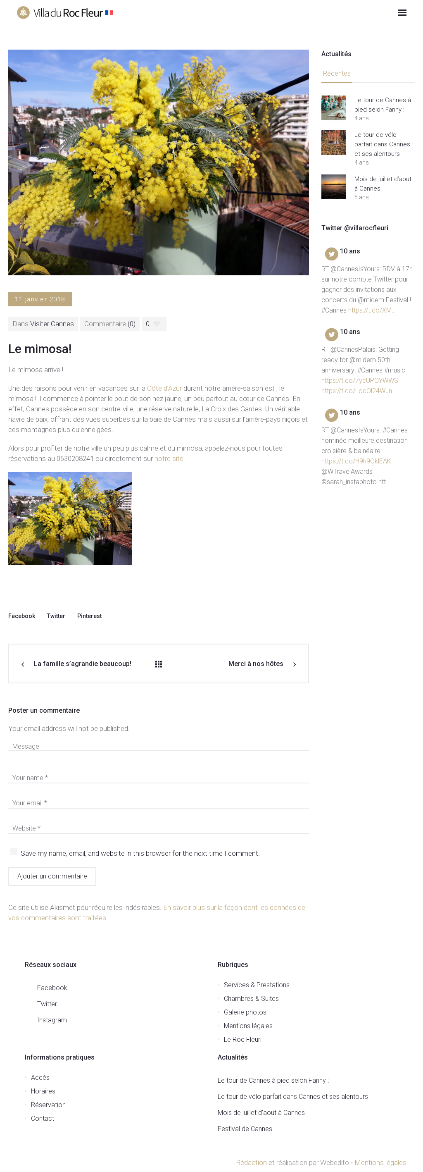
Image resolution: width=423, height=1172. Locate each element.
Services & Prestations (257, 985)
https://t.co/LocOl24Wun (356, 391)
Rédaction (251, 1162)
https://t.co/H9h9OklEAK (356, 461)
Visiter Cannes (52, 324)
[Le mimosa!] (158, 162)
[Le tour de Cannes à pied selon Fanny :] (333, 107)
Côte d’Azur (164, 388)
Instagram (52, 1020)
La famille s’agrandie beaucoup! (82, 664)
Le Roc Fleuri (242, 1039)
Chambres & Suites (251, 999)
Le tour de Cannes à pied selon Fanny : (382, 104)
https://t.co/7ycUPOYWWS (359, 380)
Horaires (43, 1091)
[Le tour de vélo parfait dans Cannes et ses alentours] (333, 142)
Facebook (21, 616)
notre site (169, 458)
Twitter (56, 616)
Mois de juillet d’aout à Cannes (382, 183)
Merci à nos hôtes (255, 664)
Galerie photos (245, 1012)
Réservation (48, 1105)
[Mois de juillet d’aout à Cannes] (333, 186)
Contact (42, 1118)
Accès (40, 1077)
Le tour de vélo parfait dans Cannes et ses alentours (382, 144)
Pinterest (89, 616)
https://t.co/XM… (372, 310)
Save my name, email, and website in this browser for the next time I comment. (140, 853)
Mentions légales (248, 1026)
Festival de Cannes (245, 1129)
